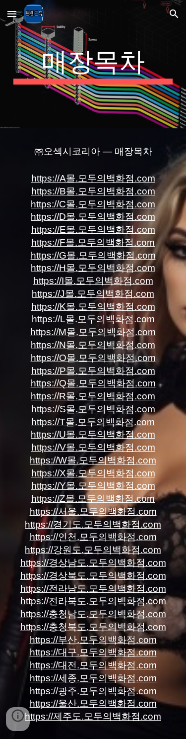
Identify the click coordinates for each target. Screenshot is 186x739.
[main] (93, 64)
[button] (12, 13)
